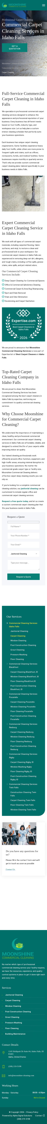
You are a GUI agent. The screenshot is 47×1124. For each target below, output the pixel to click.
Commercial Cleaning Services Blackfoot (23, 665)
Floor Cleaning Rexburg (21, 741)
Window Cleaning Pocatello (23, 707)
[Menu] (43, 5)
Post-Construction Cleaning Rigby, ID (23, 778)
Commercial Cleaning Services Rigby (23, 756)
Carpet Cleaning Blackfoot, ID (24, 672)
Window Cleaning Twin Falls (23, 810)
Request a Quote (14, 919)
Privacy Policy (32, 1112)
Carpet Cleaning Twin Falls (22, 800)
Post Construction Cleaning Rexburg (23, 748)
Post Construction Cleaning (23, 645)
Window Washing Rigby (21, 767)
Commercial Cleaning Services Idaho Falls (23, 625)
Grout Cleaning (17, 650)
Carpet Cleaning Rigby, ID (22, 762)
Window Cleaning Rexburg (22, 737)
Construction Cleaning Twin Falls (23, 794)
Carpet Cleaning (17, 636)
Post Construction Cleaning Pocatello (23, 718)
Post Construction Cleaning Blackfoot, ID (23, 687)
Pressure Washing (18, 654)
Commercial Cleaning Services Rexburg (23, 726)
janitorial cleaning (29, 488)
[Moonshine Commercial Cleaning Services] (14, 5)
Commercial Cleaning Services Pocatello (23, 695)
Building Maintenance (15, 1034)
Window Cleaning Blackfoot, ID (24, 676)
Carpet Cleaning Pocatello (22, 702)
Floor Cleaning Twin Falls (22, 805)
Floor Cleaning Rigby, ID (21, 771)
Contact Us (10, 869)
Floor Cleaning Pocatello (21, 711)
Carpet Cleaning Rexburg (21, 732)
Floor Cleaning (17, 659)
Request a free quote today (15, 501)
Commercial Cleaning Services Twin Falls (23, 786)
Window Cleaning (18, 640)
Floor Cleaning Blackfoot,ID (23, 681)
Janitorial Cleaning (19, 631)
